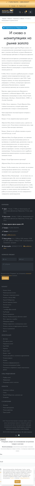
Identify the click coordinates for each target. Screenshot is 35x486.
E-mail (1, 461)
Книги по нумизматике (9, 328)
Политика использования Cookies (11, 365)
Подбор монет (7, 377)
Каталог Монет (7, 290)
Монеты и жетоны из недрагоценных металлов (15, 326)
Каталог (4, 286)
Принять (17, 481)
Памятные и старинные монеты (11, 295)
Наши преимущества (8, 407)
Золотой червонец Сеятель (10, 302)
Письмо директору (8, 410)
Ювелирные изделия (8, 321)
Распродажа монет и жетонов (11, 382)
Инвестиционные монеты (9, 292)
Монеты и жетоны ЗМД (9, 297)
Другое (5, 331)
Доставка (5, 339)
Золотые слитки (7, 304)
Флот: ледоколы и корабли (10, 319)
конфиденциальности (24, 478)
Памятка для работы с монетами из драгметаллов (16, 355)
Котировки (6, 397)
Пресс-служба (6, 412)
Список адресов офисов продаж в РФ (14, 224)
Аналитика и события (8, 390)
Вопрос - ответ (7, 353)
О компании (6, 401)
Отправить (5, 278)
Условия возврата (7, 358)
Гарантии (5, 348)
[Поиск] (20, 12)
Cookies (12, 478)
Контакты (5, 405)
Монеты (5, 360)
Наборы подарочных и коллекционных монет (15, 323)
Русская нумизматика (8, 314)
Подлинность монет (8, 343)
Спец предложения (8, 373)
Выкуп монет (6, 350)
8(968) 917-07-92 (17, 246)
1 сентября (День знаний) (9, 309)
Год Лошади (6, 312)
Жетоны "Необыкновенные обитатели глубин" (15, 316)
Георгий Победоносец (8, 300)
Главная (4, 18)
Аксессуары (6, 307)
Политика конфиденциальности (11, 362)
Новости (5, 386)
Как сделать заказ (7, 341)
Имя (1, 454)
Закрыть (3, 439)
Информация (6, 335)
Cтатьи (4, 392)
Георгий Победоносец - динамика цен (13, 395)
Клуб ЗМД (6, 346)
